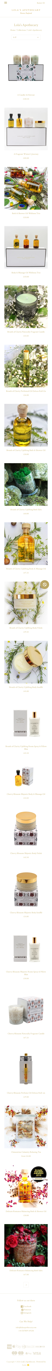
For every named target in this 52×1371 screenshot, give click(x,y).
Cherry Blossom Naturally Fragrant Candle (26, 1033)
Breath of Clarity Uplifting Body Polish (26, 628)
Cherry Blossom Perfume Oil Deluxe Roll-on (26, 1093)
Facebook (27, 1306)
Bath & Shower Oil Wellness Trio (26, 213)
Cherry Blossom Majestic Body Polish (26, 853)
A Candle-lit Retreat (26, 95)
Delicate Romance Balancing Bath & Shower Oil (26, 1211)
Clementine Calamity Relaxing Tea (26, 1152)
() (41, 3)
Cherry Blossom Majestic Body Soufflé (26, 912)
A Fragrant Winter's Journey (26, 154)
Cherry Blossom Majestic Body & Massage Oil (26, 794)
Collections (21, 30)
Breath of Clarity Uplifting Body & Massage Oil (26, 568)
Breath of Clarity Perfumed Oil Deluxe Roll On (26, 391)
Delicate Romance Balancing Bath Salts (26, 1270)
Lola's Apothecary (28, 1361)
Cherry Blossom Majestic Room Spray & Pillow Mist (26, 973)
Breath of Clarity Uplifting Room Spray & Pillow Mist (26, 747)
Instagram (27, 1313)
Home (12, 30)
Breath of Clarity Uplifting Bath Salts (26, 509)
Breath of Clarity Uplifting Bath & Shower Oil (25, 450)
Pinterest (27, 1309)
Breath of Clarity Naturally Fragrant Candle (26, 331)
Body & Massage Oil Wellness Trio (26, 272)
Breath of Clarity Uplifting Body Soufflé (26, 687)
